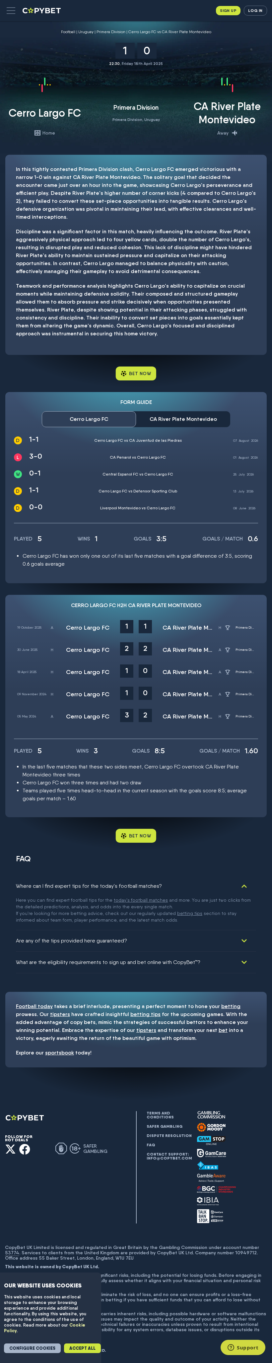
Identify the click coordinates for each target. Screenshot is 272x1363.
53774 (12, 1253)
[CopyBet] (42, 10)
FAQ (151, 1145)
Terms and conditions (160, 1115)
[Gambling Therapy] (211, 1127)
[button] (11, 11)
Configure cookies (32, 1348)
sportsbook (59, 1053)
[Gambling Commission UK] (211, 1115)
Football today (34, 1006)
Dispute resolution (169, 1136)
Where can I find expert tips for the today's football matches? (89, 886)
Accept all (82, 1348)
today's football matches (141, 900)
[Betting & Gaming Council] (216, 1189)
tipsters (60, 1014)
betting (230, 1006)
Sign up (228, 10)
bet (223, 1030)
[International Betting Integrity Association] (208, 1201)
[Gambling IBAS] (207, 1165)
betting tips (189, 913)
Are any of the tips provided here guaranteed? (71, 940)
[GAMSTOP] (211, 1140)
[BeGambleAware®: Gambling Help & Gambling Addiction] (211, 1178)
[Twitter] (10, 1149)
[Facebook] (24, 1149)
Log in (255, 10)
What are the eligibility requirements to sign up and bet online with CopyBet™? (108, 962)
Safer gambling (164, 1126)
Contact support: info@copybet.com (169, 1156)
